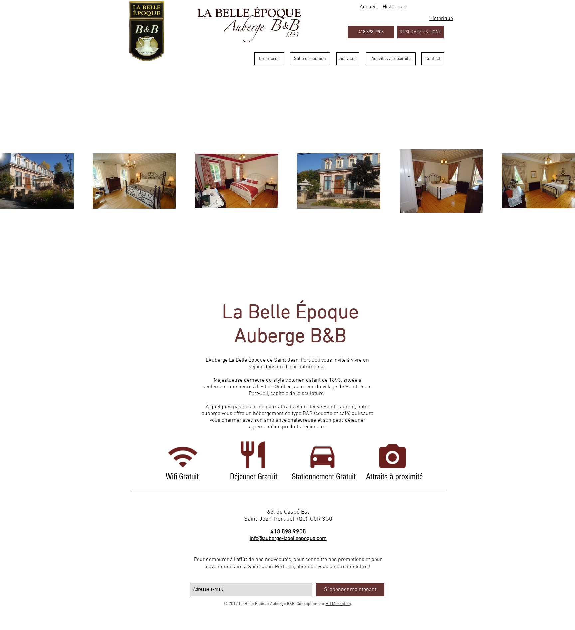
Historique (441, 18)
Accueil (368, 7)
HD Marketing (338, 604)
